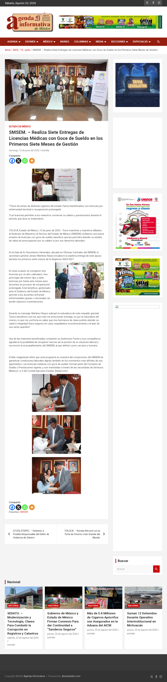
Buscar (156, 569)
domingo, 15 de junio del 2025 (24, 150)
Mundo (64, 41)
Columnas (81, 41)
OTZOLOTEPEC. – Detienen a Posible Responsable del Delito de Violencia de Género (31, 534)
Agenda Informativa (34, 676)
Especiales (140, 41)
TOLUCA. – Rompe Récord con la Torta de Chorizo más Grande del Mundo (82, 534)
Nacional (13, 582)
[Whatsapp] (25, 161)
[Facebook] (12, 161)
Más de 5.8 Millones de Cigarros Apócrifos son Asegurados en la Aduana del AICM (102, 619)
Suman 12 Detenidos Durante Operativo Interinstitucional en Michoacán (142, 619)
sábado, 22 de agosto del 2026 (23, 637)
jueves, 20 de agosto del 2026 (62, 634)
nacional (13, 606)
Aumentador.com (71, 676)
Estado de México (20, 126)
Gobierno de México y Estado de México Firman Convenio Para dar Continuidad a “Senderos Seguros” (63, 621)
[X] (18, 161)
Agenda (12, 41)
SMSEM (24, 512)
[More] (32, 161)
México (48, 41)
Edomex (30, 41)
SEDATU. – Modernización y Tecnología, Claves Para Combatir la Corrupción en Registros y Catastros (22, 623)
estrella (45, 150)
